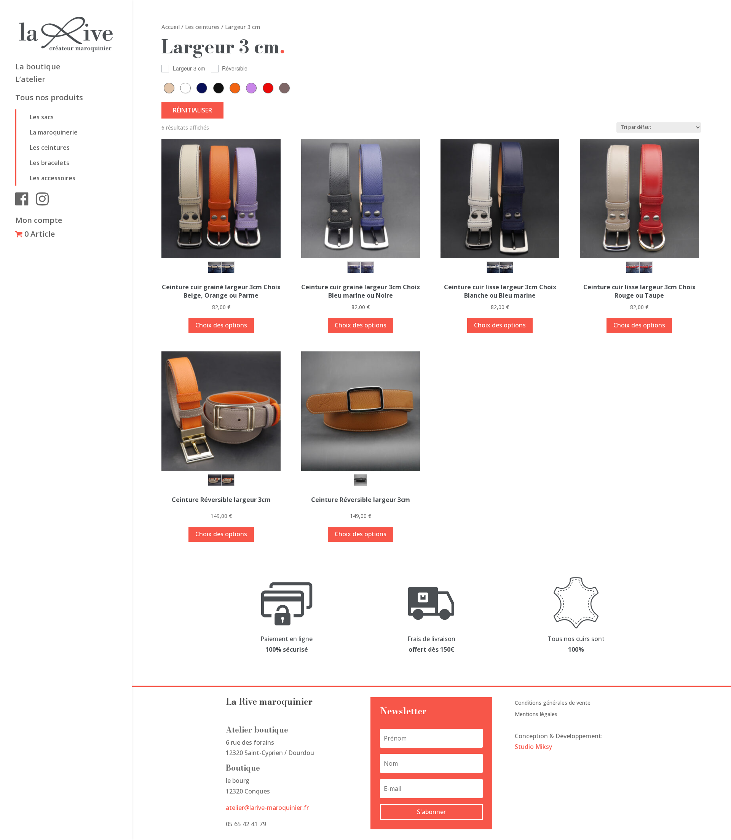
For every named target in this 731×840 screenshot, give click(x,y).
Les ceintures (50, 147)
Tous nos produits (49, 99)
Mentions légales (536, 715)
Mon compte (38, 221)
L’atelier (30, 80)
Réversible (234, 68)
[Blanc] (187, 88)
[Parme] (253, 88)
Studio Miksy (533, 746)
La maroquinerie (54, 132)
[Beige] (171, 88)
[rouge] (270, 88)
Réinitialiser (192, 110)
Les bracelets (49, 163)
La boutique (37, 68)
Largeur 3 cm (189, 68)
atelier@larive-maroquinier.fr (267, 807)
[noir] (220, 88)
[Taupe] (286, 88)
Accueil (170, 26)
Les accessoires (52, 178)
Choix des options (221, 325)
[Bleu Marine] (203, 88)
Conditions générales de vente (553, 703)
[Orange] (237, 88)
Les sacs (42, 117)
